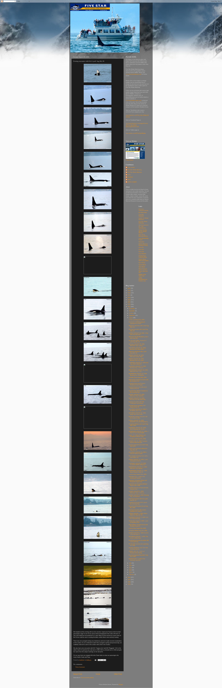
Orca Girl (141, 247)
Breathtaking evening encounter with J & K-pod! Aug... (139, 541)
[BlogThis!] (100, 660)
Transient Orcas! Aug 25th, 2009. (138, 377)
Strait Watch (142, 267)
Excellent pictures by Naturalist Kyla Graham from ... (138, 488)
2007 (129, 579)
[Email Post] (95, 660)
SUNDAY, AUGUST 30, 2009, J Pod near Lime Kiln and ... (138, 333)
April (130, 570)
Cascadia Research (141, 215)
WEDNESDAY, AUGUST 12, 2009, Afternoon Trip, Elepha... (138, 467)
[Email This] (98, 660)
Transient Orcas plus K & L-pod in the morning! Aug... (138, 503)
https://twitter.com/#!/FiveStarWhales (136, 133)
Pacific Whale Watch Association (143, 260)
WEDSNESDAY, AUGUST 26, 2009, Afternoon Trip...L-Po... (138, 370)
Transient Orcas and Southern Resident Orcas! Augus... (137, 384)
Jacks (129, 174)
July (130, 563)
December (132, 308)
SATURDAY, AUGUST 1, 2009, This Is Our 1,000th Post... (138, 537)
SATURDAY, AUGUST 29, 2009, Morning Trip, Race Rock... (137, 348)
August (131, 317)
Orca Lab (141, 249)
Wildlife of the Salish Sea (142, 275)
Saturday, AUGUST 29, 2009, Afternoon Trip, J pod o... (137, 344)
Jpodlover (130, 177)
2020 (129, 288)
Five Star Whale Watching (134, 169)
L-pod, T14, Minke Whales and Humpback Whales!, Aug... (137, 435)
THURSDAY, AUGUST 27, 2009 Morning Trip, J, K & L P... (137, 367)
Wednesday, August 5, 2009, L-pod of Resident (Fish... (138, 521)
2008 (129, 577)
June (130, 565)
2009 (129, 306)
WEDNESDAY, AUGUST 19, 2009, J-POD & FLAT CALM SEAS (139, 432)
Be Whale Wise (143, 212)
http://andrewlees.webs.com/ (133, 100)
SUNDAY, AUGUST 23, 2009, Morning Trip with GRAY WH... (137, 399)
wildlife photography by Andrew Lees (143, 279)
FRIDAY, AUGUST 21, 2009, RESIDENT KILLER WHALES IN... (139, 421)
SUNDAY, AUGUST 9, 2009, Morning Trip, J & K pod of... (139, 495)
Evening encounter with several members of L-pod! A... (137, 510)
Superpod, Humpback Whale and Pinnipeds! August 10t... (138, 481)
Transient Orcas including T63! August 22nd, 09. (137, 406)
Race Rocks (142, 262)
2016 (129, 290)
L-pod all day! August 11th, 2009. (138, 474)
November (132, 310)
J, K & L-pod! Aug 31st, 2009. (137, 319)
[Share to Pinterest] (105, 660)
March (131, 572)
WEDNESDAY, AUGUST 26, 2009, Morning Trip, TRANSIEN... (138, 374)
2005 (129, 584)
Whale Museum (143, 269)
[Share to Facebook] (103, 660)
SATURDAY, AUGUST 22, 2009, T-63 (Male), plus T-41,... (138, 410)
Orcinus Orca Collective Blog (143, 256)
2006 (129, 582)
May (130, 567)
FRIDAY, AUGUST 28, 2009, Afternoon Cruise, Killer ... (136, 356)
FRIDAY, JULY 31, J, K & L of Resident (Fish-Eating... (136, 552)
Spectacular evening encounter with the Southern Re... (138, 380)
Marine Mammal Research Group (143, 244)
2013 (129, 297)
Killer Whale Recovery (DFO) (143, 235)
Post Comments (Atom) (87, 677)
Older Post (118, 674)
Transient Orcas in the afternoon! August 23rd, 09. (138, 387)
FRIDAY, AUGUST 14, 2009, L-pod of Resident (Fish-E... (138, 460)
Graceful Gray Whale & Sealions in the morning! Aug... (138, 391)
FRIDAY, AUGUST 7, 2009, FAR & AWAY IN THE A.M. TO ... (138, 514)
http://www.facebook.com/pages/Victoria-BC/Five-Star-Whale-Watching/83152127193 (137, 125)
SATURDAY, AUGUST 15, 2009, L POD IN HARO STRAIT (138, 453)
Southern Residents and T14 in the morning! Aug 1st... (138, 548)
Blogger (121, 684)
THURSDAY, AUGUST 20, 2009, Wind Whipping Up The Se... (137, 428)
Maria (129, 179)
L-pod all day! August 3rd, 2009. (137, 528)
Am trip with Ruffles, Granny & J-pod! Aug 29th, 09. (138, 341)
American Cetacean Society (143, 209)
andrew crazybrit (132, 182)
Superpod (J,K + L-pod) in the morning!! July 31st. (137, 559)
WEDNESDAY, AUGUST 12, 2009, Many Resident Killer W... (138, 471)
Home (98, 674)
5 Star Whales (129, 160)
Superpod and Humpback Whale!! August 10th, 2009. (138, 484)
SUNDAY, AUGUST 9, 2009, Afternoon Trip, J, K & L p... (137, 492)
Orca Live (141, 251)
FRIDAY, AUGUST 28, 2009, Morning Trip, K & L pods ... (137, 359)
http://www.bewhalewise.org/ (133, 74)
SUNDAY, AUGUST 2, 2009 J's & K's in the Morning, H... (138, 533)
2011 (129, 302)
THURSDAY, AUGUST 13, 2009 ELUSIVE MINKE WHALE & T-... (138, 464)
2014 (129, 295)
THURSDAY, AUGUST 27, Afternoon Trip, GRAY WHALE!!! (138, 363)
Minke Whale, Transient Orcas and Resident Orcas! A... (138, 525)
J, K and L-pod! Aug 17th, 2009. (137, 438)
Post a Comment (80, 667)
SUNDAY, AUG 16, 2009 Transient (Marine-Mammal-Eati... (138, 441)
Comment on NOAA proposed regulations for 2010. (137, 322)
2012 (129, 299)
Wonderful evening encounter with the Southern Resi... (138, 417)
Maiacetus (141, 241)
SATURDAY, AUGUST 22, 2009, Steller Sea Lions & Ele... (137, 413)
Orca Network (142, 253)
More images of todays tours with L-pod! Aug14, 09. (138, 456)
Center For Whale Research (143, 218)
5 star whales (131, 167)
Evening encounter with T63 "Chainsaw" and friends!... (136, 402)
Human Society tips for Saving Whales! (143, 231)
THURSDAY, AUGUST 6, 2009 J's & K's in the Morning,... (138, 518)
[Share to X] (102, 660)
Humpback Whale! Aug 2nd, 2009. (138, 530)
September (132, 315)
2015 (129, 293)
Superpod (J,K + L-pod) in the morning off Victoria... (137, 477)
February (131, 574)
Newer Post (77, 674)
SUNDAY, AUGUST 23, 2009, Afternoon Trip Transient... (137, 395)
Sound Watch (142, 264)
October (131, 313)
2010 (129, 304)
